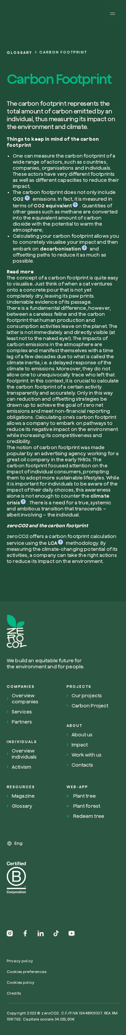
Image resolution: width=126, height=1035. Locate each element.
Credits (14, 993)
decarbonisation (60, 249)
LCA (52, 543)
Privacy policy (20, 961)
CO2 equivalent (53, 205)
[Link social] (10, 933)
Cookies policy (20, 982)
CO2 (18, 199)
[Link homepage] (48, 631)
